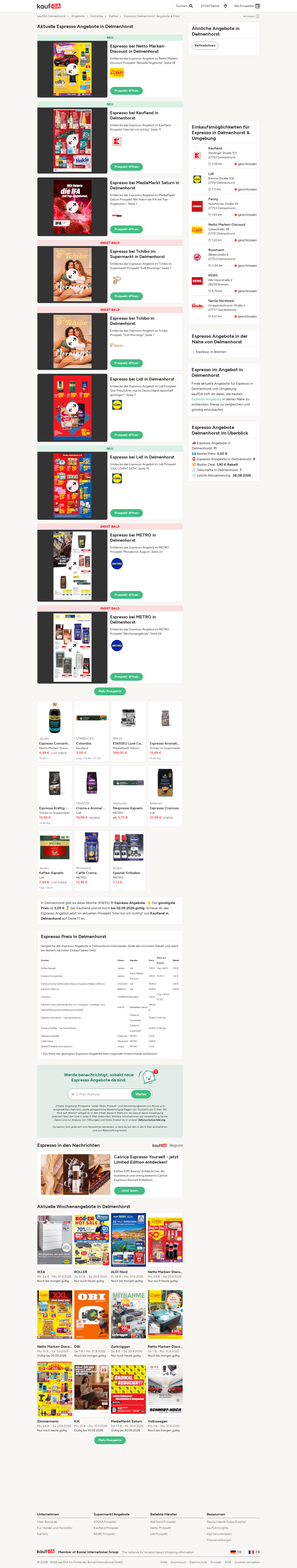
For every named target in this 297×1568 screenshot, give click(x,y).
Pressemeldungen (219, 1540)
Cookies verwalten (247, 1562)
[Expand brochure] (72, 69)
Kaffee (113, 16)
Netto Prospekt (160, 1528)
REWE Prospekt (104, 1534)
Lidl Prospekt (159, 1534)
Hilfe (164, 1562)
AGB (228, 1562)
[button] (110, 66)
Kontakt (216, 1562)
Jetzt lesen (129, 1190)
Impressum (178, 1562)
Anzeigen (249, 16)
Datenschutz (198, 1562)
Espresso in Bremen (211, 352)
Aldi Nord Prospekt (163, 1522)
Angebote (78, 16)
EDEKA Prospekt (105, 1522)
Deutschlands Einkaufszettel (226, 1522)
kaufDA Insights (217, 1528)
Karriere (42, 1534)
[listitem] (54, 731)
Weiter (141, 1094)
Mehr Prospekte (110, 691)
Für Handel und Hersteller (54, 1528)
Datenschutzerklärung (151, 1119)
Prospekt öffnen (126, 91)
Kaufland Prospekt (106, 1528)
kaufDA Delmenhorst (51, 16)
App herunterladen (219, 1534)
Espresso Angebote (206, 399)
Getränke (96, 16)
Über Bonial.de (47, 1522)
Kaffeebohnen (205, 45)
